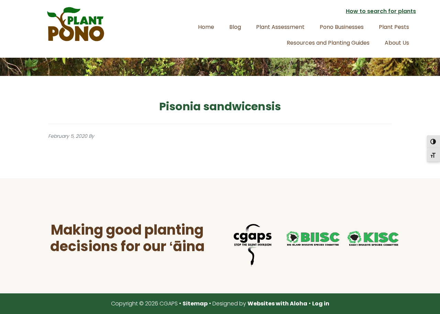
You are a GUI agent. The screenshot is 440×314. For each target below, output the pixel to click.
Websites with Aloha (277, 303)
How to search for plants (381, 11)
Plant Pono (75, 24)
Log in (320, 303)
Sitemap (195, 303)
